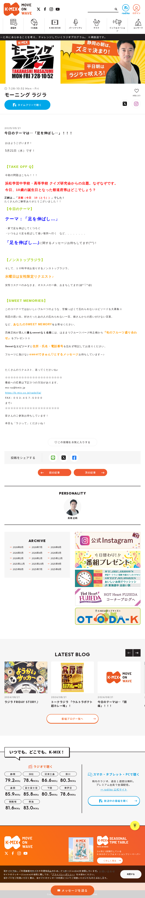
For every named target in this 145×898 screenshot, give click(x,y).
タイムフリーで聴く (30, 105)
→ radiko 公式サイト (113, 789)
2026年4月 (37, 552)
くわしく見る (109, 860)
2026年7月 (37, 547)
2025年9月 (56, 563)
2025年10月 (38, 563)
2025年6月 (56, 569)
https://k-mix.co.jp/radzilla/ (23, 392)
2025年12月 (56, 558)
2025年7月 (37, 569)
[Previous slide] (129, 653)
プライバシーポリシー (63, 874)
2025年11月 (19, 563)
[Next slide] (137, 653)
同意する (131, 874)
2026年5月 (18, 552)
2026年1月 (37, 558)
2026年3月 (56, 552)
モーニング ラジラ (25, 95)
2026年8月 (18, 547)
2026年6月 (56, 547)
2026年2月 (18, 558)
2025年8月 (18, 569)
